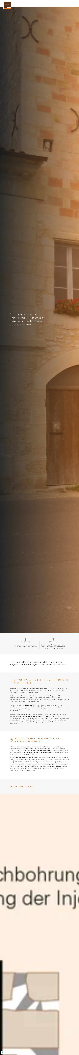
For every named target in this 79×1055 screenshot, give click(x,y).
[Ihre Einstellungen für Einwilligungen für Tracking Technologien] (2, 1052)
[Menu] (75, 3)
